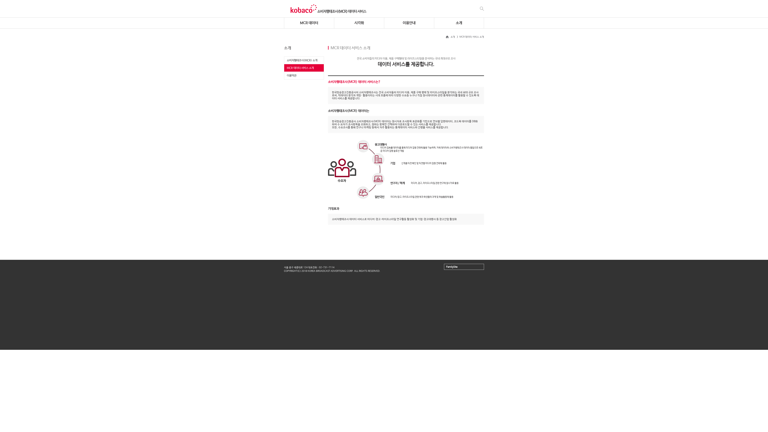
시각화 (359, 23)
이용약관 (291, 75)
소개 (459, 23)
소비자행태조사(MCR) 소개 (302, 60)
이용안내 (409, 23)
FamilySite (452, 267)
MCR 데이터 (309, 23)
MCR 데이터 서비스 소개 (300, 68)
